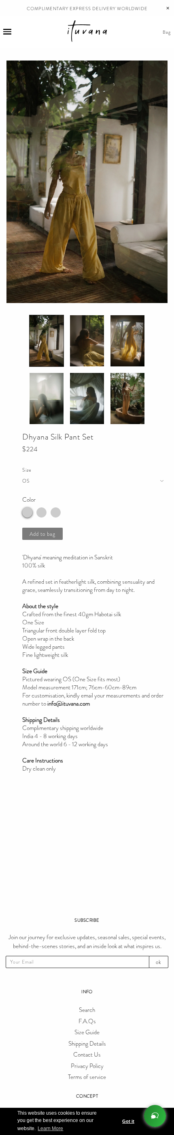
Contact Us (87, 1054)
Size (27, 470)
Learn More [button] (50, 1128)
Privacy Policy (87, 1065)
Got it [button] (128, 1121)
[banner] (87, 32)
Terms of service (87, 1076)
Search (87, 1009)
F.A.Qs (87, 1021)
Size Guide (87, 1032)
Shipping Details (87, 1043)
